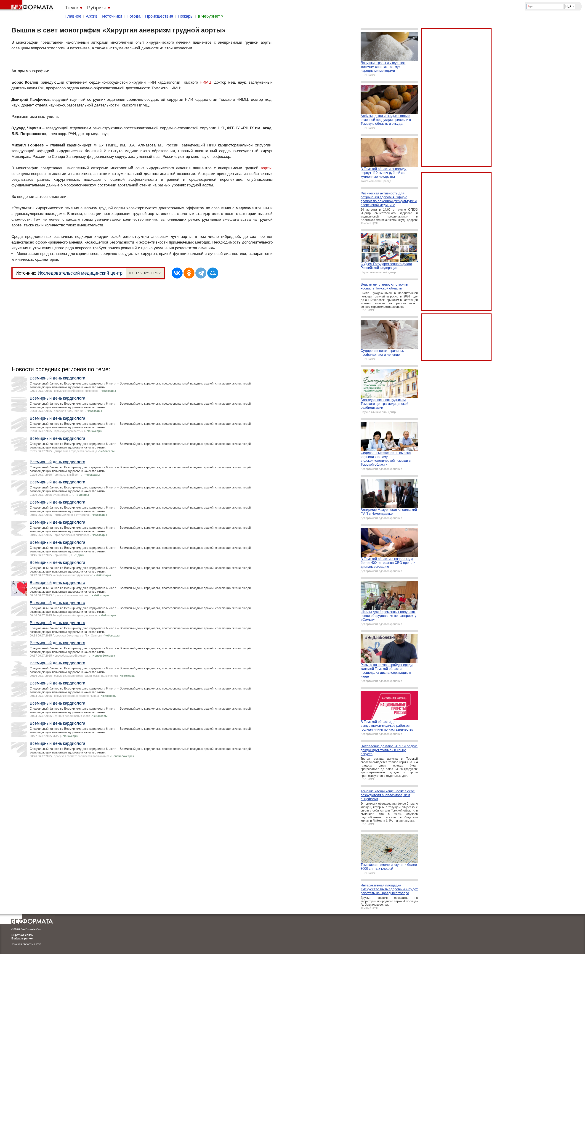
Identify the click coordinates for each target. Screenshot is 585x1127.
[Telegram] (200, 273)
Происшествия (159, 16)
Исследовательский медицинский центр (80, 273)
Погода (134, 16)
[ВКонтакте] (177, 273)
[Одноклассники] (188, 273)
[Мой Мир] (212, 273)
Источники (112, 16)
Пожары (185, 16)
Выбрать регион (22, 938)
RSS (38, 944)
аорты (266, 168)
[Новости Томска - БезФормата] (27, 5)
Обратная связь (22, 935)
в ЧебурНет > (210, 16)
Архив (92, 16)
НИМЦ (205, 82)
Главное (73, 16)
